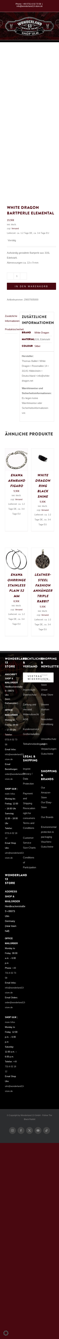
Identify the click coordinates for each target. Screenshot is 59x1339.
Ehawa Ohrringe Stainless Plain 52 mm (16, 585)
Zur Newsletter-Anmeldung (47, 719)
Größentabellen (31, 734)
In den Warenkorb (31, 286)
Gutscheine (47, 753)
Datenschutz (30, 694)
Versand (15, 228)
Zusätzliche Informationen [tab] (11, 318)
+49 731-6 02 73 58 (10, 973)
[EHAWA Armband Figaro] (16, 450)
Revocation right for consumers (29, 813)
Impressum (29, 689)
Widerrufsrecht (31, 714)
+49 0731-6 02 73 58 (31, 4)
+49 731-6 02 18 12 (11, 1067)
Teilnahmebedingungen (35, 743)
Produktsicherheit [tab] (11, 329)
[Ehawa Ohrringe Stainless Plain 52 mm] (16, 550)
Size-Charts (29, 847)
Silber (37, 346)
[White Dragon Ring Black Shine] (42, 450)
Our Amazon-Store (46, 792)
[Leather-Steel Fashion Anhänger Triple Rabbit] (42, 550)
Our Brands (47, 817)
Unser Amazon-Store (46, 680)
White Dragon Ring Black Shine (42, 486)
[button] (6, 1333)
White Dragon (41, 332)
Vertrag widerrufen (38, 677)
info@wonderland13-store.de (30, 6)
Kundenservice (31, 729)
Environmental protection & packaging (48, 832)
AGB (25, 719)
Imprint (26, 768)
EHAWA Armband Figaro (16, 480)
